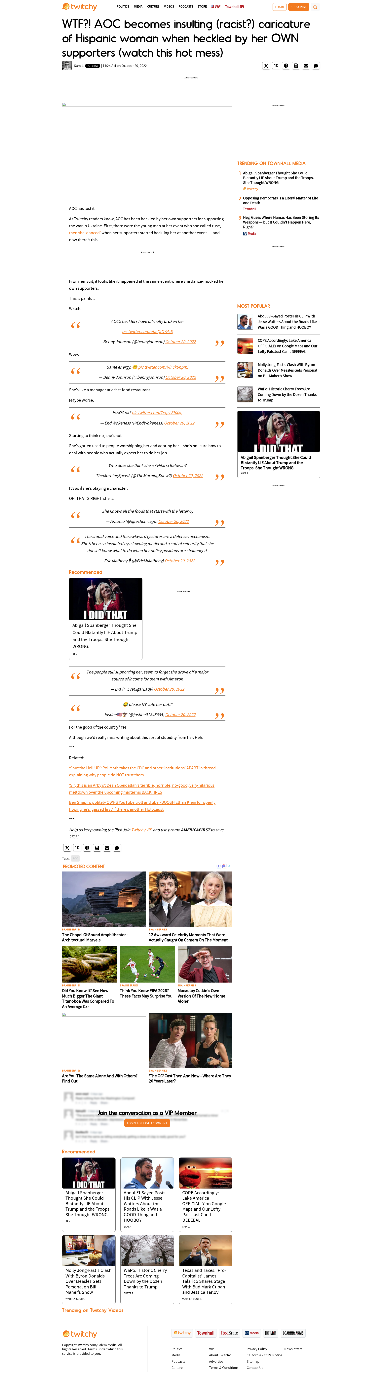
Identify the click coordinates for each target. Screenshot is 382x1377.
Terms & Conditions (224, 1368)
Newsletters (293, 1349)
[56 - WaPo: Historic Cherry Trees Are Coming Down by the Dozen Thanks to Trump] (245, 394)
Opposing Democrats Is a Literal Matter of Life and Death (280, 200)
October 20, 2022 (180, 342)
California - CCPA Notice (264, 1355)
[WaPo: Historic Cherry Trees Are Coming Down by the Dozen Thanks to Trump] (147, 1250)
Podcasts (186, 6)
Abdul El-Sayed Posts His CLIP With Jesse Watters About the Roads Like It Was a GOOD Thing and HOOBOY (289, 322)
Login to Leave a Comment (147, 1123)
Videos (169, 6)
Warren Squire (75, 1299)
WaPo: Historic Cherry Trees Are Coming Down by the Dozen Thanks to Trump (287, 394)
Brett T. (129, 1293)
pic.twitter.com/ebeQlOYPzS (147, 332)
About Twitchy (220, 1355)
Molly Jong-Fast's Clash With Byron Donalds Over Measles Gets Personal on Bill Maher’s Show (88, 1281)
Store (202, 6)
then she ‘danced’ (85, 233)
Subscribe (299, 7)
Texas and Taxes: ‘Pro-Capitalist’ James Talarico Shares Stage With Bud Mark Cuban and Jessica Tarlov (204, 1281)
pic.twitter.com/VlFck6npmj (163, 367)
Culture (153, 6)
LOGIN (279, 7)
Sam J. (79, 66)
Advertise (216, 1362)
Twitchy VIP (141, 830)
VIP (211, 1349)
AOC (75, 858)
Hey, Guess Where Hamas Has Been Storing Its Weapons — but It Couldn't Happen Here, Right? (281, 222)
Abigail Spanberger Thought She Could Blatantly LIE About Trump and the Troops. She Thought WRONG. (88, 1204)
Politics (123, 6)
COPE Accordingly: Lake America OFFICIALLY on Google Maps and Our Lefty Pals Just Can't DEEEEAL (287, 346)
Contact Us (255, 1368)
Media (138, 6)
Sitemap (253, 1362)
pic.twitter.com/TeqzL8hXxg (157, 413)
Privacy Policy (257, 1349)
